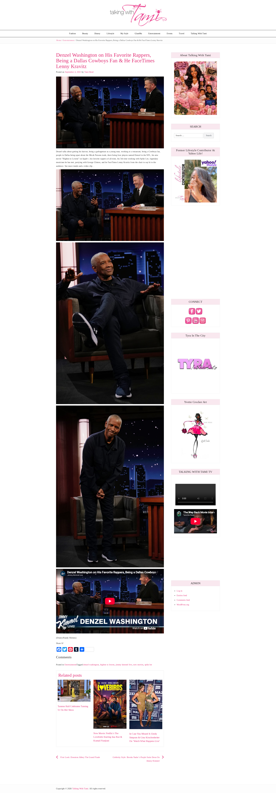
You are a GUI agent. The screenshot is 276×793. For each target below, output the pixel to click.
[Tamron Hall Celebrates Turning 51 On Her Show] (74, 690)
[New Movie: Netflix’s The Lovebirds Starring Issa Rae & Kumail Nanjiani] (109, 704)
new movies (138, 665)
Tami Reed (89, 72)
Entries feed (182, 595)
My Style (124, 33)
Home (58, 40)
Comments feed (183, 600)
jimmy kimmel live (124, 665)
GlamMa (138, 33)
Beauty (85, 33)
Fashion (72, 33)
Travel (181, 33)
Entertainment (154, 33)
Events (169, 33)
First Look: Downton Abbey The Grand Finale (80, 757)
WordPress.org (183, 605)
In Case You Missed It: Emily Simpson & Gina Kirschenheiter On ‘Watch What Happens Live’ (144, 737)
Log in (179, 591)
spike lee (148, 665)
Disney (97, 33)
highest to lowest (107, 665)
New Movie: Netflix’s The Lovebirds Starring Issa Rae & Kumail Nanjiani (107, 737)
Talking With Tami (199, 33)
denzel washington (91, 665)
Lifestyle (110, 33)
